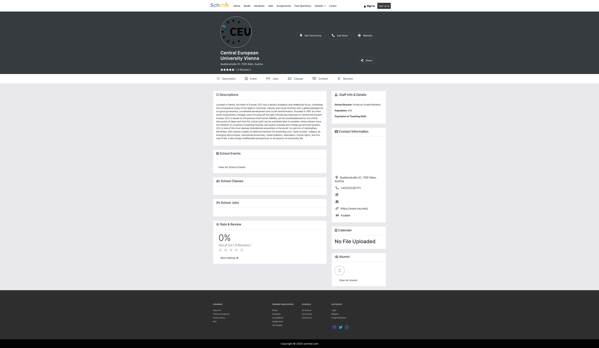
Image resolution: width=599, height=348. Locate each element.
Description (228, 78)
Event (253, 78)
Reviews (347, 78)
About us (217, 310)
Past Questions (303, 5)
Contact (323, 78)
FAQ (215, 321)
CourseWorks (277, 318)
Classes (298, 78)
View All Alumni (348, 280)
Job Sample (277, 325)
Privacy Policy (219, 318)
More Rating (228, 257)
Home (238, 5)
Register (334, 314)
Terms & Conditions (221, 314)
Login (333, 310)
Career (333, 5)
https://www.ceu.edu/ (354, 208)
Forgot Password (338, 318)
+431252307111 (351, 188)
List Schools (307, 314)
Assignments (284, 5)
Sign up (383, 6)
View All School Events (231, 167)
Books (248, 5)
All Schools (306, 310)
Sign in (370, 5)
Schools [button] (319, 5)
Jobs (270, 5)
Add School (307, 318)
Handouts (259, 5)
